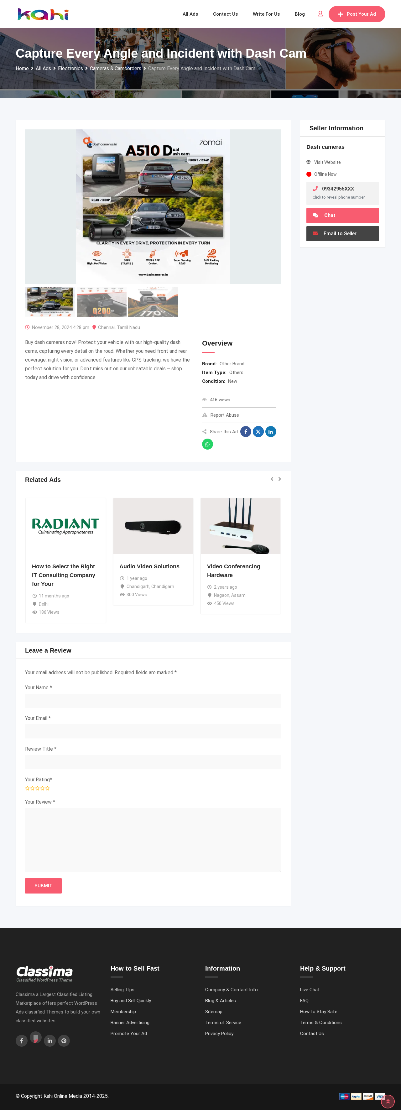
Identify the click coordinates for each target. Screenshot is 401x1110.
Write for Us (266, 14)
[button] (271, 479)
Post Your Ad (361, 14)
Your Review (40, 802)
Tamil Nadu (128, 327)
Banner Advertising (130, 1022)
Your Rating (38, 780)
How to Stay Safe (318, 1011)
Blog (300, 14)
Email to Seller (339, 234)
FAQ (304, 1000)
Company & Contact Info (231, 990)
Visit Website (327, 162)
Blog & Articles (220, 1000)
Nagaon (221, 595)
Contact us (225, 14)
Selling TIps (122, 990)
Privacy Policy (219, 1033)
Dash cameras (325, 147)
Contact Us (312, 1033)
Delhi (44, 604)
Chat (329, 215)
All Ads (190, 14)
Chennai (106, 327)
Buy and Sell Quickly (131, 1000)
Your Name (38, 687)
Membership (123, 1011)
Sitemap (213, 1011)
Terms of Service (223, 1022)
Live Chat (310, 990)
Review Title (40, 749)
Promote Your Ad (129, 1033)
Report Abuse (225, 415)
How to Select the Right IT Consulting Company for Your (63, 575)
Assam (238, 595)
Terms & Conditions (321, 1022)
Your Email (38, 718)
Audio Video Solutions (149, 566)
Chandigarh (138, 586)
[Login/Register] (320, 14)
